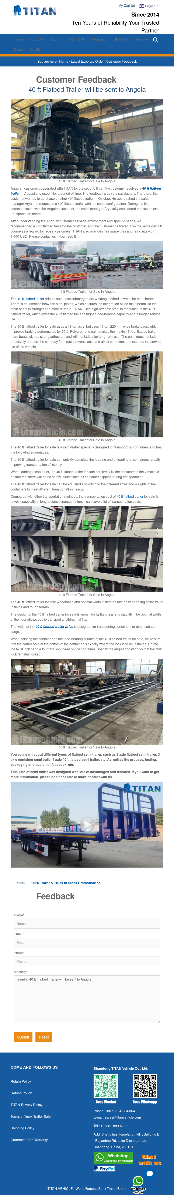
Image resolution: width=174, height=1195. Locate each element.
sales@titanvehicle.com (123, 1117)
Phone (19, 953)
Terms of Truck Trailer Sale (31, 1116)
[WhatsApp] (127, 1158)
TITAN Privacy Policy (26, 1104)
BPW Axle (121, 39)
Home (18, 39)
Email (19, 934)
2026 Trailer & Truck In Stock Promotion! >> (66, 882)
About (55, 39)
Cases (19, 49)
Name (19, 915)
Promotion (99, 39)
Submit (23, 1037)
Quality (35, 49)
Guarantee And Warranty (29, 1139)
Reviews (142, 39)
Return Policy (21, 1081)
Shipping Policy (22, 1128)
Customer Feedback (121, 61)
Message (21, 972)
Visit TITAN (77, 39)
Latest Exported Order (88, 61)
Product (35, 39)
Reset (44, 1037)
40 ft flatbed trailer (30, 298)
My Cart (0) (126, 5)
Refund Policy (21, 1093)
